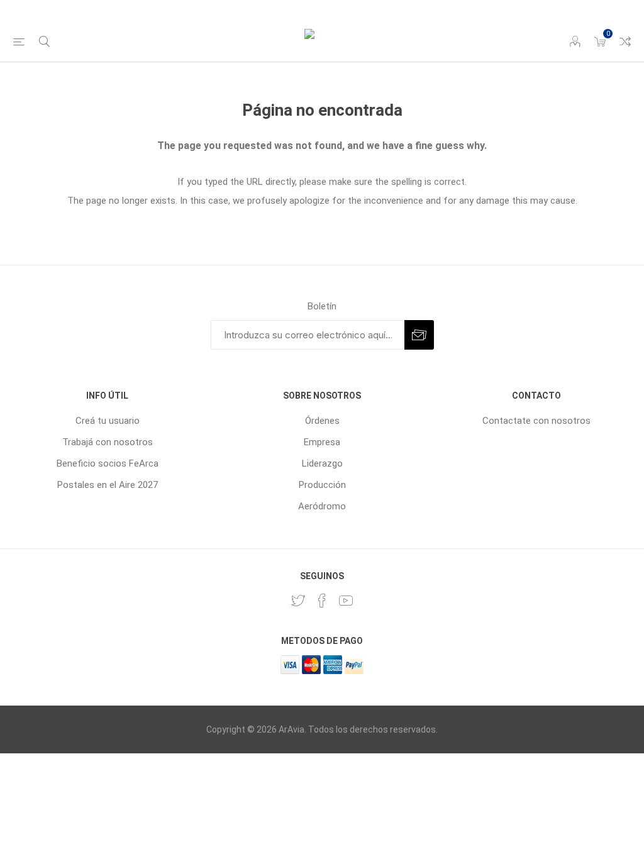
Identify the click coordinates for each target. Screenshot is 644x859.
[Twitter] (298, 600)
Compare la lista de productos (625, 41)
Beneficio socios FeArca (107, 463)
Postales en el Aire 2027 (107, 484)
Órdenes (322, 420)
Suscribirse (419, 335)
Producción (322, 484)
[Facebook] (322, 600)
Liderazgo (322, 463)
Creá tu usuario (107, 420)
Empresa (322, 442)
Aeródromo (322, 506)
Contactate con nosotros (536, 420)
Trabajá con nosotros (107, 442)
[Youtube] (346, 600)
